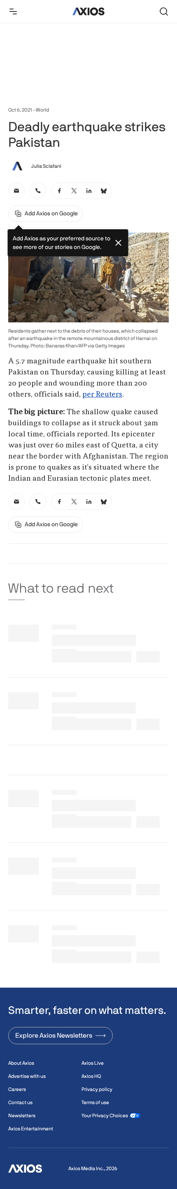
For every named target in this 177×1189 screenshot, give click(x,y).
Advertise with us (27, 1076)
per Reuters (102, 394)
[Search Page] (164, 11)
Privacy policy (97, 1089)
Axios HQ (91, 1076)
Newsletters (21, 1115)
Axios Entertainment (30, 1128)
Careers (17, 1089)
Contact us (20, 1102)
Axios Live (93, 1063)
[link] (16, 190)
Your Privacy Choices (105, 1115)
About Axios (21, 1063)
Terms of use (95, 1102)
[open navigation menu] (13, 11)
